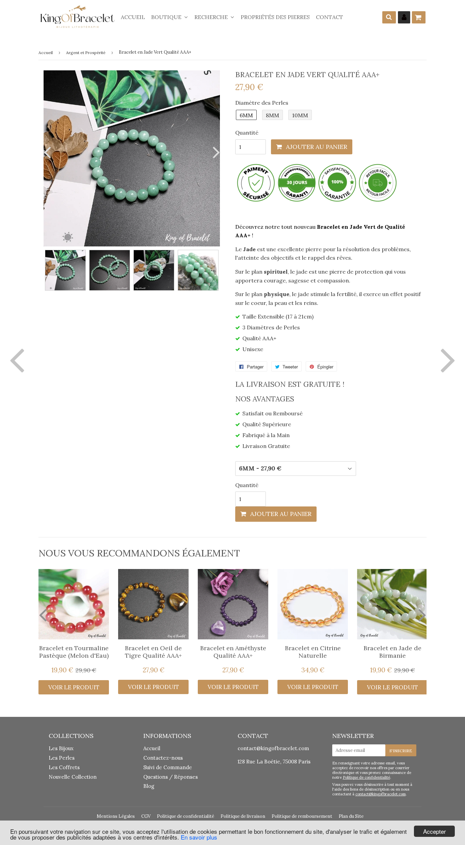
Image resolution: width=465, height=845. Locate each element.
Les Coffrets (64, 767)
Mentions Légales (116, 816)
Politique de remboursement (302, 816)
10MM (300, 115)
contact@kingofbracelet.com (273, 748)
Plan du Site (351, 816)
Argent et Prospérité (86, 52)
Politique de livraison (243, 816)
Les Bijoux (61, 748)
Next (215, 152)
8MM (272, 115)
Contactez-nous (163, 758)
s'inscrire (400, 750)
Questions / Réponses (170, 777)
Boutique (167, 17)
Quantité (246, 132)
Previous (49, 152)
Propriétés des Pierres (275, 17)
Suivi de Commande (167, 767)
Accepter (434, 831)
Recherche (211, 17)
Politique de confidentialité (366, 777)
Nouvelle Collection (73, 777)
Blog (148, 786)
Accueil (133, 17)
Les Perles (62, 758)
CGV (145, 816)
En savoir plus (199, 837)
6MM (246, 115)
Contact (329, 17)
